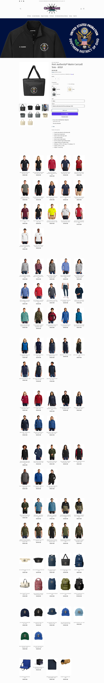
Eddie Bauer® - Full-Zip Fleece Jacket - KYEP (25, 433)
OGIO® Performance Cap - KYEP (79, 622)
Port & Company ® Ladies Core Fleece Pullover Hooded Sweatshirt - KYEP (52, 276)
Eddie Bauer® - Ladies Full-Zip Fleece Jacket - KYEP (79, 408)
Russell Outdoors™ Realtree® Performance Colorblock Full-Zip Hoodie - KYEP (25, 540)
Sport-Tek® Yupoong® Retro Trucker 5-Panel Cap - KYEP (65, 623)
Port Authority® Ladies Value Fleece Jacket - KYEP (25, 408)
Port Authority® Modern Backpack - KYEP (52, 570)
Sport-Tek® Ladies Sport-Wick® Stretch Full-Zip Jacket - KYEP (79, 325)
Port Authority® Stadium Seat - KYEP (25, 677)
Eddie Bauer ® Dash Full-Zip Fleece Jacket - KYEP (38, 433)
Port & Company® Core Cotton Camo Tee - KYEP (38, 540)
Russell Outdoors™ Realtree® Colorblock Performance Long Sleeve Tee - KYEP (52, 540)
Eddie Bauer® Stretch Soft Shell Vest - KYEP (52, 379)
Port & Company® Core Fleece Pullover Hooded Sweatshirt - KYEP (66, 276)
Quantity (53, 76)
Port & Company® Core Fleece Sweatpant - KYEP (66, 301)
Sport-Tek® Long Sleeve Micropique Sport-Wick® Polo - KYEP (52, 173)
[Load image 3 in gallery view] (37, 107)
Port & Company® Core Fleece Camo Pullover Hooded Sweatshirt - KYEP (38, 325)
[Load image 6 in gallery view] (30, 115)
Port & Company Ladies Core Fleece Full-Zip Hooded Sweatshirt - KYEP (79, 276)
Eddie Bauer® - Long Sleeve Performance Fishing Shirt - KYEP (52, 516)
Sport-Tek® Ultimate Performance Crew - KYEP (25, 198)
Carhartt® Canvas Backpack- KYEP (79, 570)
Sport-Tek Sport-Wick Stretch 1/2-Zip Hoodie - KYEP (65, 325)
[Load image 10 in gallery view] (30, 122)
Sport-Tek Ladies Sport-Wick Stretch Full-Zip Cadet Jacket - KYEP (25, 462)
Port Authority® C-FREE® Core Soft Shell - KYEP (38, 486)
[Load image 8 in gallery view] (45, 115)
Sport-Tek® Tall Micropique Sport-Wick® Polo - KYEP (65, 173)
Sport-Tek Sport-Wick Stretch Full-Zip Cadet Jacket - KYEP (38, 462)
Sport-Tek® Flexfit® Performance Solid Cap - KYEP (25, 647)
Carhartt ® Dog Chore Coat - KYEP (65, 677)
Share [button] (54, 126)
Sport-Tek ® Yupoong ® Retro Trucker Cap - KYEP (38, 647)
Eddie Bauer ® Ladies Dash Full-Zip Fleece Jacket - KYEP (52, 433)
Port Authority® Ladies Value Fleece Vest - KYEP (25, 355)
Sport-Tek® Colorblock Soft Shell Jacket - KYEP (79, 462)
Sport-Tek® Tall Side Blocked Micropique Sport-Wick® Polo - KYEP (79, 221)
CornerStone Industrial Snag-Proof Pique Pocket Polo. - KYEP (52, 221)
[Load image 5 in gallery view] (22, 115)
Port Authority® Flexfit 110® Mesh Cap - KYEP (38, 623)
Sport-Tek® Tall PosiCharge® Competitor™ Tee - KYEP (38, 246)
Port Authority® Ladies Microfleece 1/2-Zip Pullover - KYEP (52, 408)
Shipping (53, 72)
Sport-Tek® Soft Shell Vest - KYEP (25, 378)
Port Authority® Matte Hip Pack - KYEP (25, 570)
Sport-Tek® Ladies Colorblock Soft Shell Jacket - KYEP (66, 462)
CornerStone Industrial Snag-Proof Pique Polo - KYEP (79, 198)
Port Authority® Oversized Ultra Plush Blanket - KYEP (38, 668)
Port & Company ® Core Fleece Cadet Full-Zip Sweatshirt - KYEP (52, 301)
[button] (20, 8)
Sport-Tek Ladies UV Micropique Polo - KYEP (52, 198)
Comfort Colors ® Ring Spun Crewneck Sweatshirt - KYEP (79, 301)
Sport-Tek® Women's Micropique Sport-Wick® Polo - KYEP (38, 173)
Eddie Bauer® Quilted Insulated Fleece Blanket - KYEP (52, 677)
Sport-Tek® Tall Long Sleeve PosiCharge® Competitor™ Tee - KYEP (24, 246)
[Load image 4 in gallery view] (45, 107)
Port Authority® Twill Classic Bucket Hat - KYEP (52, 623)
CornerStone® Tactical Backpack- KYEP (65, 594)
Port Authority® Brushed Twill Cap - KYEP (25, 623)
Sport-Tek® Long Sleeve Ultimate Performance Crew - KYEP (38, 198)
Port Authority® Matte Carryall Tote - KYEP (65, 570)
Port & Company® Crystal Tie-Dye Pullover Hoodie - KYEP (52, 325)
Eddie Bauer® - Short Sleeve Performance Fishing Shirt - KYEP (38, 516)
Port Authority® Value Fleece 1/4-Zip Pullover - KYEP (65, 408)
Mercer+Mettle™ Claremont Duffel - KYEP (25, 594)
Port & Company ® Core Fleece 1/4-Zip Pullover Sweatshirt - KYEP (38, 301)
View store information (57, 123)
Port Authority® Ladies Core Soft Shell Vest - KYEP (52, 355)
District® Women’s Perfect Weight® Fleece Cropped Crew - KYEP (38, 276)
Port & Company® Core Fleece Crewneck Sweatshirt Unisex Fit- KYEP (25, 276)
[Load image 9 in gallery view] (22, 122)
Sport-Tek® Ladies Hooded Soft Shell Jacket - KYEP (52, 486)
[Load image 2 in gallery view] (30, 107)
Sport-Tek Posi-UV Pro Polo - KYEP (25, 221)
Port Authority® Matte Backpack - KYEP (52, 594)
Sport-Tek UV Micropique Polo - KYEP (65, 198)
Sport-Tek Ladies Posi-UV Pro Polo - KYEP (38, 221)
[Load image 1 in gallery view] (22, 107)
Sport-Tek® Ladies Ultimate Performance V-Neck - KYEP (79, 173)
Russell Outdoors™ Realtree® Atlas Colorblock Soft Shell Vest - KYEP (65, 516)
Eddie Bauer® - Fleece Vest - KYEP (65, 354)
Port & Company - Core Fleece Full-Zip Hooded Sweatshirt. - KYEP (25, 301)
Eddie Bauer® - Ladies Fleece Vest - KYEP (79, 355)
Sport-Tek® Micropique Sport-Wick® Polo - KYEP (25, 173)
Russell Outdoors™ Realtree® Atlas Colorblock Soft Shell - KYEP (79, 516)
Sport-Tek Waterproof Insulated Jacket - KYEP (24, 486)
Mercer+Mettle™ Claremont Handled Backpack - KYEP (38, 594)
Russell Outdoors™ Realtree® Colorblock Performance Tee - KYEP (65, 540)
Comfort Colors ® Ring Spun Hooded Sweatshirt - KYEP (25, 325)
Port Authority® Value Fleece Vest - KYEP (38, 355)
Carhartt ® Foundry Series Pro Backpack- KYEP (79, 594)
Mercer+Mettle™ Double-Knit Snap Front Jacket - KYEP (52, 462)
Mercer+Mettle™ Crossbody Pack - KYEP (38, 570)
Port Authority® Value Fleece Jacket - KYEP (38, 408)
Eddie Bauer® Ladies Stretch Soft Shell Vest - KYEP (38, 379)
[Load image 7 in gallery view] (37, 115)
